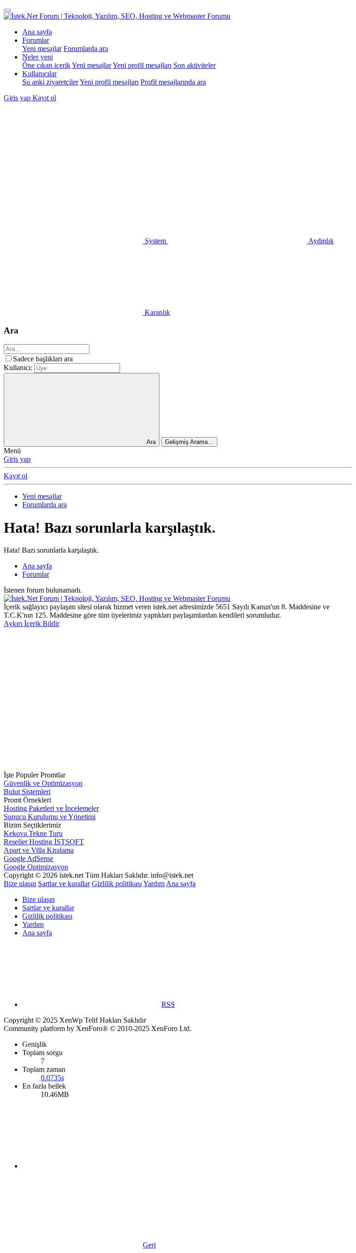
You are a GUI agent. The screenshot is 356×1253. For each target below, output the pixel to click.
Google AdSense (28, 858)
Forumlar (35, 40)
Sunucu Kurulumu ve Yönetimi (49, 817)
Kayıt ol (15, 476)
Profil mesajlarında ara (173, 82)
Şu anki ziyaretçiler (50, 82)
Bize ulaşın (20, 884)
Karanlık (156, 312)
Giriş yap (17, 459)
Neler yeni (37, 57)
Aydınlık (320, 241)
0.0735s (52, 1078)
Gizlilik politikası (117, 884)
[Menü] (7, 10)
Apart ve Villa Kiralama (39, 850)
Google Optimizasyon (36, 867)
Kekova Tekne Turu (33, 833)
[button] (73, 169)
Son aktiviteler (194, 65)
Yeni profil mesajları (142, 65)
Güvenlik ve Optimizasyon (43, 783)
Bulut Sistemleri (27, 792)
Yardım (154, 884)
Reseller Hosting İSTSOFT (44, 842)
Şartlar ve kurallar (64, 884)
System (155, 241)
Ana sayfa (37, 32)
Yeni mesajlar (42, 48)
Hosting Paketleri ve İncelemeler (51, 808)
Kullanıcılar (39, 74)
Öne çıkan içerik (46, 65)
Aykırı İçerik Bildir (31, 623)
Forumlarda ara (86, 48)
